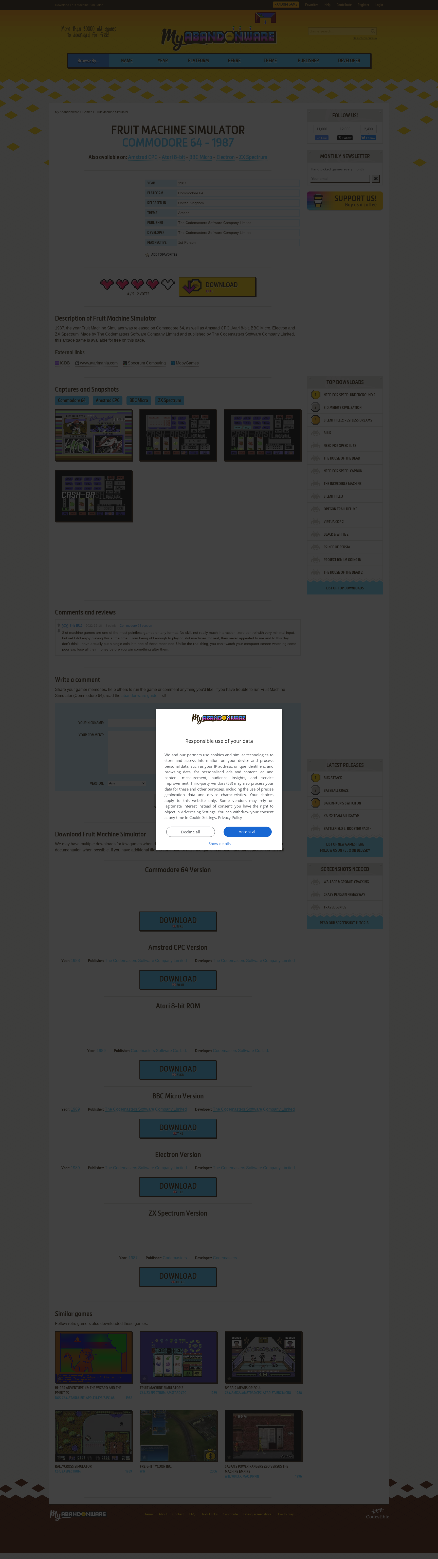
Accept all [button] (248, 831)
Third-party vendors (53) (211, 783)
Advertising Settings (198, 811)
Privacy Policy (230, 817)
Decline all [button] (190, 831)
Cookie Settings (202, 817)
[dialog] (219, 779)
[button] (219, 843)
